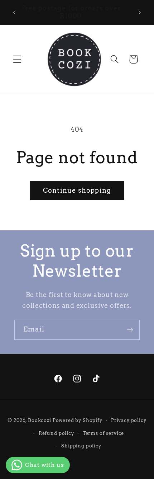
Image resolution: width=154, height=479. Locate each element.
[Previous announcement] (14, 12)
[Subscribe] (129, 330)
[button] (17, 59)
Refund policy (56, 433)
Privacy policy (128, 420)
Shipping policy (81, 446)
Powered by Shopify (77, 420)
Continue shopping (77, 190)
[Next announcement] (140, 12)
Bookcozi (39, 420)
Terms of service (103, 433)
